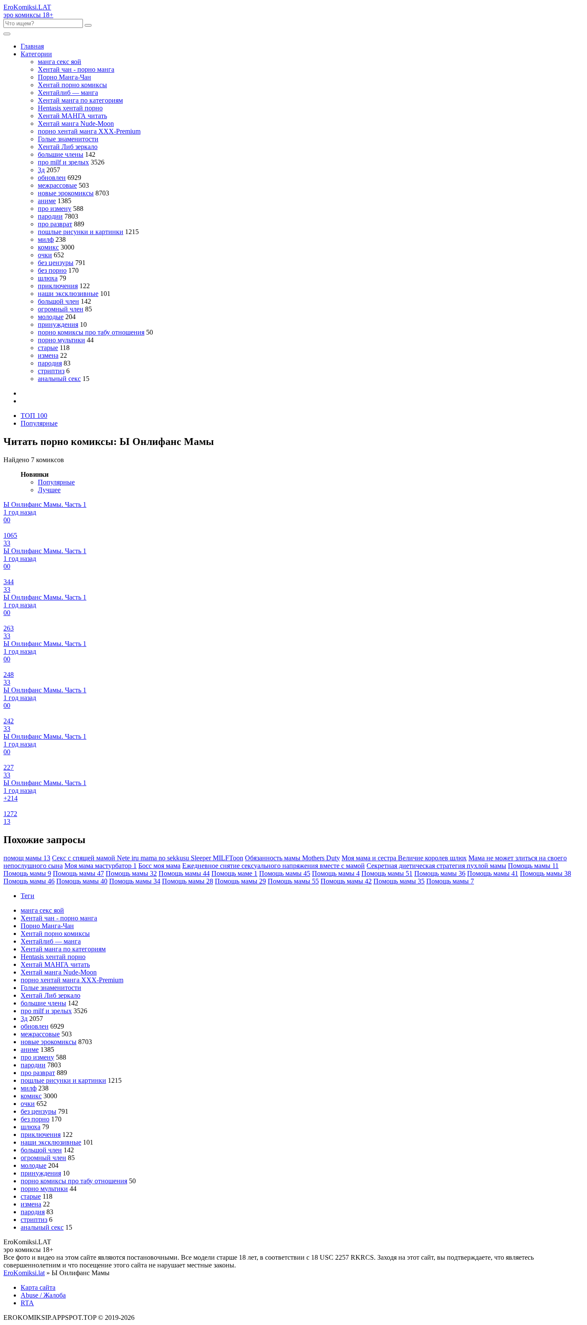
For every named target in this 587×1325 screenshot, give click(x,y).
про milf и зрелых (63, 162)
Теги (27, 895)
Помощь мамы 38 (545, 873)
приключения (58, 285)
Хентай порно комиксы (72, 84)
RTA (27, 1303)
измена (48, 355)
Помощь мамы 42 (346, 881)
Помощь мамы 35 (399, 881)
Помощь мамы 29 (240, 881)
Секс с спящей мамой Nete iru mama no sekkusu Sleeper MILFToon (147, 858)
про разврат (55, 224)
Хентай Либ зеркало (68, 146)
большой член (58, 301)
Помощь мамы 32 (131, 873)
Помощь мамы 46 (29, 881)
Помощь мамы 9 (27, 873)
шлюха (48, 278)
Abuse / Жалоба (43, 1295)
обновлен (52, 177)
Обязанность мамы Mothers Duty (292, 858)
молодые (51, 316)
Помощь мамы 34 (134, 881)
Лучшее (49, 489)
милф (46, 239)
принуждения (58, 324)
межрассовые (57, 185)
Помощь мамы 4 (336, 873)
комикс (48, 247)
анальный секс (59, 378)
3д (41, 170)
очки (45, 255)
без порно (52, 270)
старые (48, 347)
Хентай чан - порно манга (76, 69)
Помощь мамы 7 (450, 881)
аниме (47, 200)
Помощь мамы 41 (492, 873)
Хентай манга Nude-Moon (76, 123)
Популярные (39, 423)
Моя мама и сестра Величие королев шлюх (404, 858)
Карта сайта (38, 1287)
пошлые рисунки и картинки (80, 231)
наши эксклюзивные (68, 293)
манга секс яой (59, 61)
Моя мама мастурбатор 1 (100, 865)
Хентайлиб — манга (68, 92)
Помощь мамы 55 (293, 881)
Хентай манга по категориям (80, 100)
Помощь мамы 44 (184, 873)
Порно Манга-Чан (64, 77)
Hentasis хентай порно (70, 108)
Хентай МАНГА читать (72, 115)
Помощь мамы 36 (439, 873)
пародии (50, 216)
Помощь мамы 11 (533, 865)
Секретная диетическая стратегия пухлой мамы (436, 865)
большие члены (60, 154)
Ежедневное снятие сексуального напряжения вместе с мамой (273, 865)
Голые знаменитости (68, 139)
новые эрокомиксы (66, 193)
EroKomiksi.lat (24, 1272)
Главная (32, 46)
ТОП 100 (34, 415)
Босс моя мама (159, 865)
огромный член (60, 309)
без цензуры (55, 262)
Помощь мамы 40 (81, 881)
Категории (36, 54)
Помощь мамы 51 (387, 873)
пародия (50, 363)
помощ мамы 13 (26, 858)
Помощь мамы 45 (284, 873)
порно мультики (61, 340)
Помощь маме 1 (234, 873)
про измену (54, 208)
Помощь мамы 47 (78, 873)
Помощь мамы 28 (187, 881)
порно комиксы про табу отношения (91, 332)
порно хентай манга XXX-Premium (89, 131)
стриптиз (51, 371)
